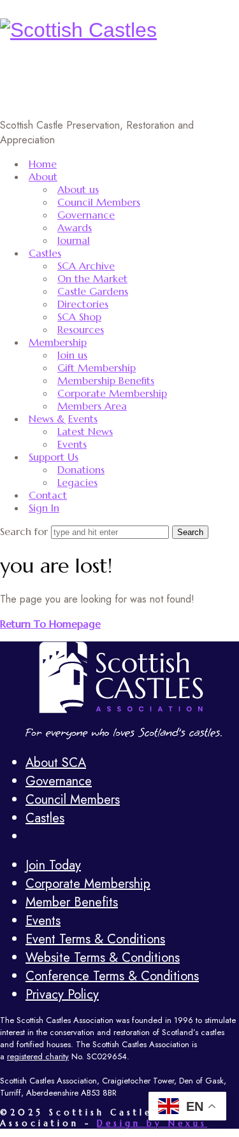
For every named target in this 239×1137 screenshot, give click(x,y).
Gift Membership (96, 367)
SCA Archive (86, 265)
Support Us (53, 456)
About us (78, 189)
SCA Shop (79, 316)
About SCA (55, 763)
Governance (86, 214)
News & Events (63, 418)
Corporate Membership (112, 393)
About (43, 176)
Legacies (77, 482)
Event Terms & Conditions (95, 939)
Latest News (85, 431)
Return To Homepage (50, 623)
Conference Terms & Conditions (112, 976)
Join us (72, 354)
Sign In (44, 507)
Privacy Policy (62, 994)
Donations (81, 469)
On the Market (92, 278)
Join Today (53, 865)
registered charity (38, 1056)
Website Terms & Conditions (102, 957)
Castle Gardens (92, 291)
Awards (74, 227)
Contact (48, 495)
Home (43, 163)
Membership (58, 342)
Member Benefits (71, 902)
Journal (73, 240)
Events (72, 444)
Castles (45, 253)
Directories (82, 303)
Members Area (92, 405)
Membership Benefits (105, 380)
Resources (80, 329)
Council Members (98, 202)
